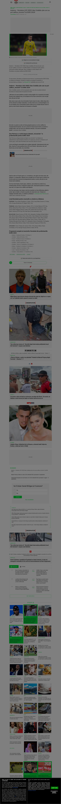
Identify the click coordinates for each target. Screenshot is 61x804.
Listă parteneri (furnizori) (32, 790)
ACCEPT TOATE (54, 787)
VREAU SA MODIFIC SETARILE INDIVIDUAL (54, 792)
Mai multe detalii (15, 787)
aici (15, 796)
